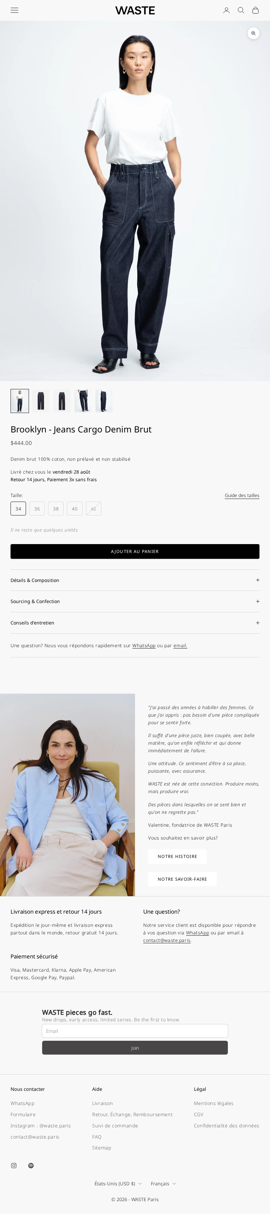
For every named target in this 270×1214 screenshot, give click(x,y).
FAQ (97, 1137)
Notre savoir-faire (182, 879)
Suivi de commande (115, 1125)
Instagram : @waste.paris (41, 1125)
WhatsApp (143, 645)
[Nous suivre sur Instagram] (14, 1165)
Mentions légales (214, 1103)
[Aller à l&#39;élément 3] (62, 401)
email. (180, 645)
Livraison (102, 1103)
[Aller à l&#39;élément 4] (83, 401)
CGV (198, 1114)
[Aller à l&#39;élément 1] (20, 401)
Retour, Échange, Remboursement (132, 1114)
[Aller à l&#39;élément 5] (104, 401)
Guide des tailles (242, 495)
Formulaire (23, 1114)
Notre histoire (177, 856)
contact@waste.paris (167, 940)
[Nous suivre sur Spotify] (31, 1165)
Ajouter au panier (135, 551)
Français (160, 1183)
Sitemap (101, 1148)
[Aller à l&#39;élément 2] (41, 401)
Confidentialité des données (226, 1125)
